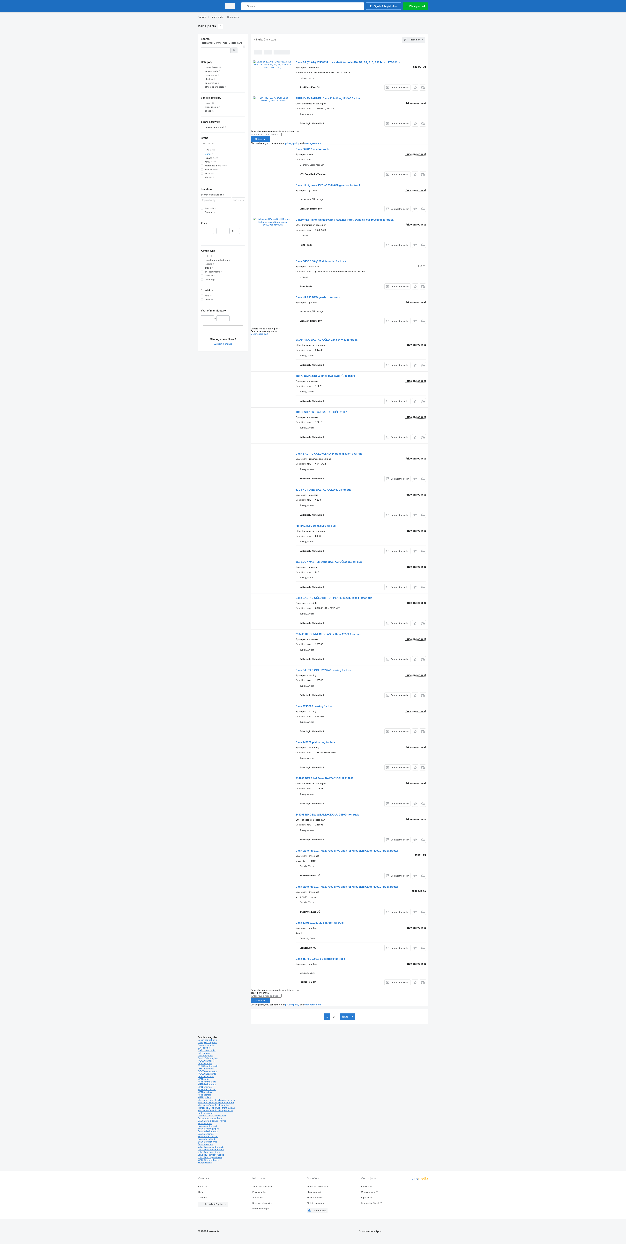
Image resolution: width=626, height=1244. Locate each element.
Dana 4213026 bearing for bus (314, 706)
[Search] (244, 6)
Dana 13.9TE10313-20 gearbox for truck (320, 922)
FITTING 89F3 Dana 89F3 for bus (316, 525)
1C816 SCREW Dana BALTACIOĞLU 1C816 (322, 412)
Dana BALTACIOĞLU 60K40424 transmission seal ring (329, 453)
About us (202, 1186)
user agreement (312, 143)
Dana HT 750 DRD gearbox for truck (318, 297)
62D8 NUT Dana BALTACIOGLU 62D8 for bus (323, 489)
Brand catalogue (260, 1208)
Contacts (202, 1197)
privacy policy (292, 143)
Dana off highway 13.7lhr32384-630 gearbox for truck (328, 185)
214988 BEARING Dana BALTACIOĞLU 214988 (324, 778)
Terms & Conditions (262, 1186)
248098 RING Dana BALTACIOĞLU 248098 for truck (327, 814)
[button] (415, 88)
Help (200, 1192)
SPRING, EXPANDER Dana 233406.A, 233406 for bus (328, 98)
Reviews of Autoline (262, 1203)
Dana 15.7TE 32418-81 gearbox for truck (320, 958)
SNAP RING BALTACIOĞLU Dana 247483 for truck (327, 339)
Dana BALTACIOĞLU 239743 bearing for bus (323, 670)
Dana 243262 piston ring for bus (315, 742)
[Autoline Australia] (209, 6)
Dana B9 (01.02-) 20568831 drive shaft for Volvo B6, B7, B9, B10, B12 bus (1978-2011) (348, 62)
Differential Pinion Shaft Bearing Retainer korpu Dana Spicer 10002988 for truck (345, 219)
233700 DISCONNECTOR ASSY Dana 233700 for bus (328, 634)
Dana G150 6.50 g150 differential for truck (321, 261)
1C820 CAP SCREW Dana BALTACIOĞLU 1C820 (326, 376)
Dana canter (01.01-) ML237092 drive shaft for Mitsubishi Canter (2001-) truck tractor (347, 886)
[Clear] (244, 47)
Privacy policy (259, 1192)
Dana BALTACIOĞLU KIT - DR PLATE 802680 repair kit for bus (334, 598)
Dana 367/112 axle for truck (312, 149)
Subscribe (260, 139)
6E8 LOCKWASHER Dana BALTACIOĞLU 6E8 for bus (329, 561)
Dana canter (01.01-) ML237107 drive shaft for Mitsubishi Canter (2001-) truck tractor (347, 850)
